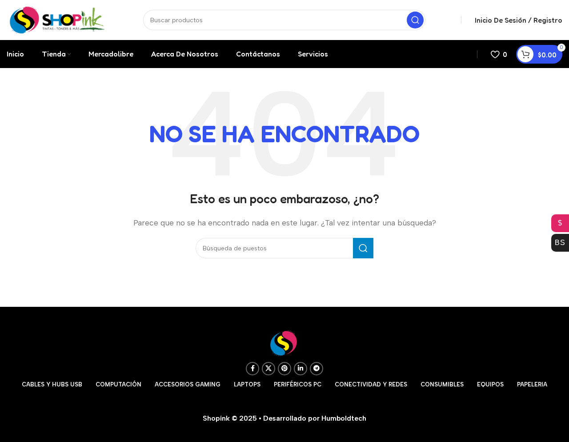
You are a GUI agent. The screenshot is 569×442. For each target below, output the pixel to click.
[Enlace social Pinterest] (284, 368)
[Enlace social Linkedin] (300, 368)
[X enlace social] (268, 368)
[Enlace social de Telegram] (316, 368)
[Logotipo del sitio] (57, 19)
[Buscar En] (415, 20)
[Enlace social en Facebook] (252, 368)
